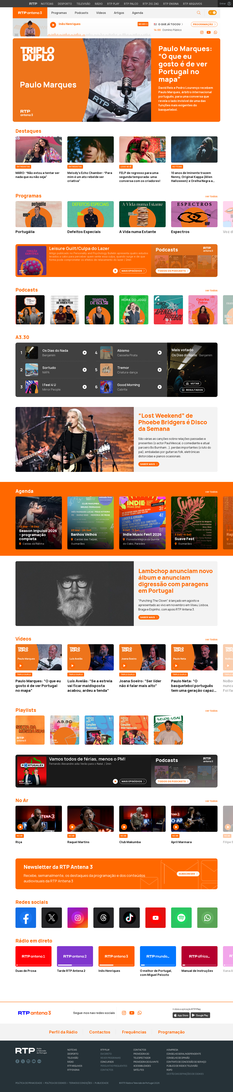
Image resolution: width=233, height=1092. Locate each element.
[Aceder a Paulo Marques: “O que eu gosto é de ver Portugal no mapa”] (38, 657)
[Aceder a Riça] (38, 819)
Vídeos (101, 13)
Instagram (28, 1061)
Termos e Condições (80, 1083)
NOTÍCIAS (72, 1049)
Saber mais (147, 464)
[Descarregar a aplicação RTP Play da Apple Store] (181, 1015)
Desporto (65, 3)
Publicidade (101, 1083)
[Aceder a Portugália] (38, 214)
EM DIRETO (106, 1053)
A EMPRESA (172, 1049)
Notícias (47, 3)
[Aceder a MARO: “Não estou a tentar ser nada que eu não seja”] (38, 149)
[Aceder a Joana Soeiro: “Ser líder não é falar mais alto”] (142, 657)
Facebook (17, 1061)
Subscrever (187, 873)
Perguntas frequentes (113, 1065)
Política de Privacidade (28, 1083)
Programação (171, 1032)
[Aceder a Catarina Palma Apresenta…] (203, 309)
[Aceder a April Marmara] (194, 819)
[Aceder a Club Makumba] (142, 819)
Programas (59, 13)
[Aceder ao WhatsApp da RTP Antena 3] (215, 32)
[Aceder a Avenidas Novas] (168, 730)
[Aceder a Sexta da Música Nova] (30, 730)
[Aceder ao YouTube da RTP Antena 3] (209, 32)
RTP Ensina (171, 3)
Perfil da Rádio (63, 1032)
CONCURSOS (107, 1061)
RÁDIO (70, 1061)
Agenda (137, 13)
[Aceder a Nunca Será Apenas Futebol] (168, 309)
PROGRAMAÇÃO (203, 24)
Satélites (138, 1069)
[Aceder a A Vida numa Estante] (142, 214)
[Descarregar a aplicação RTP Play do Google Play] (200, 1015)
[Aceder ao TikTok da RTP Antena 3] (129, 917)
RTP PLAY (105, 1049)
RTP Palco (131, 3)
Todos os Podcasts (172, 270)
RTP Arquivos (192, 3)
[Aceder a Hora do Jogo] (133, 309)
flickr (39, 1061)
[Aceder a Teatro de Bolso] (99, 309)
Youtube (34, 1061)
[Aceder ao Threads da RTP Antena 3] (103, 917)
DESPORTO (72, 1053)
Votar (195, 383)
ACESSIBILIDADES (142, 1065)
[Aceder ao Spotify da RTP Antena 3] (181, 917)
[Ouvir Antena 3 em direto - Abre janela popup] (30, 27)
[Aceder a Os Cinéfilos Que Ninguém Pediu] (64, 309)
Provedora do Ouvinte (146, 1061)
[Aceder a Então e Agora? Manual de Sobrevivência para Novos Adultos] (30, 309)
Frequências (133, 1032)
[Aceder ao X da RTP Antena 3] (52, 917)
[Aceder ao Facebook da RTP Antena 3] (25, 917)
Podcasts (81, 13)
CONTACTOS (139, 1049)
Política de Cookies (55, 1083)
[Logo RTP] (31, 1051)
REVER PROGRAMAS (110, 1057)
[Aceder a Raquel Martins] (90, 819)
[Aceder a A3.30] (64, 730)
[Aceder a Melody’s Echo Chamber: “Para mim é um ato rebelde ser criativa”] (90, 149)
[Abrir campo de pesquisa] (199, 12)
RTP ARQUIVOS (74, 1065)
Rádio (99, 3)
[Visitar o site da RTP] (33, 3)
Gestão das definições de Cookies (185, 1073)
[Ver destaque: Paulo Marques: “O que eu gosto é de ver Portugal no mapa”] (116, 80)
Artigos (119, 13)
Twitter (23, 1061)
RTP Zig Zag (151, 3)
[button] (212, 12)
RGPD (169, 1069)
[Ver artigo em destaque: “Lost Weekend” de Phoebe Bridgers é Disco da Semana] (74, 439)
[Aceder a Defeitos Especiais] (90, 214)
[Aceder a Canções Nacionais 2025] (99, 730)
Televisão (83, 3)
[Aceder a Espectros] (194, 214)
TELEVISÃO (72, 1057)
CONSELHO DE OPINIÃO (178, 1057)
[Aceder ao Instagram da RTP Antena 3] (202, 32)
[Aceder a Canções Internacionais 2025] (133, 730)
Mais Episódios (132, 270)
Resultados (194, 389)
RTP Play (113, 3)
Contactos (99, 1032)
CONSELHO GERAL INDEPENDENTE (184, 1053)
